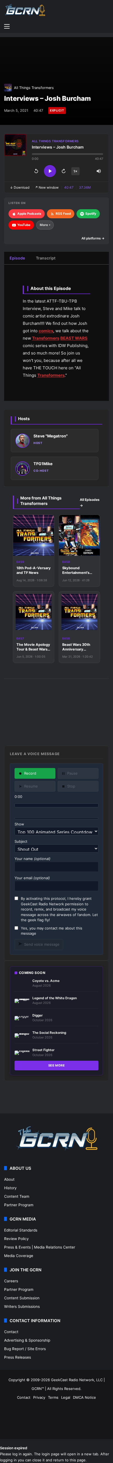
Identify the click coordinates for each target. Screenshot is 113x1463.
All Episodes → (90, 502)
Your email (32, 878)
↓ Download (19, 187)
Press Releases (17, 1357)
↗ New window (47, 187)
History (10, 1188)
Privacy (39, 1397)
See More (56, 1065)
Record (30, 773)
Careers (11, 1281)
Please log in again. (16, 1454)
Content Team (16, 1196)
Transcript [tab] (45, 258)
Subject (21, 841)
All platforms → (92, 238)
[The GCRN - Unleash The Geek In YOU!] (24, 10)
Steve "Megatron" (50, 436)
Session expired (13, 1448)
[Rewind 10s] (36, 171)
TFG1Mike (43, 463)
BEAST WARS (73, 338)
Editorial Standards (20, 1230)
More (45, 225)
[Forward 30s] (63, 171)
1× (75, 171)
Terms (53, 1397)
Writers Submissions (22, 1306)
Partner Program (18, 1205)
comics (46, 330)
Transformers (45, 338)
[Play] (50, 171)
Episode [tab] (17, 258)
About (9, 1179)
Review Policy (16, 1238)
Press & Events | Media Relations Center (39, 1247)
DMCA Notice (84, 1397)
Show (19, 824)
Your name (32, 858)
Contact (11, 1332)
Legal (65, 1397)
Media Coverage (18, 1255)
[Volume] (98, 171)
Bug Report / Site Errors (25, 1349)
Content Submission (21, 1298)
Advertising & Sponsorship (27, 1340)
